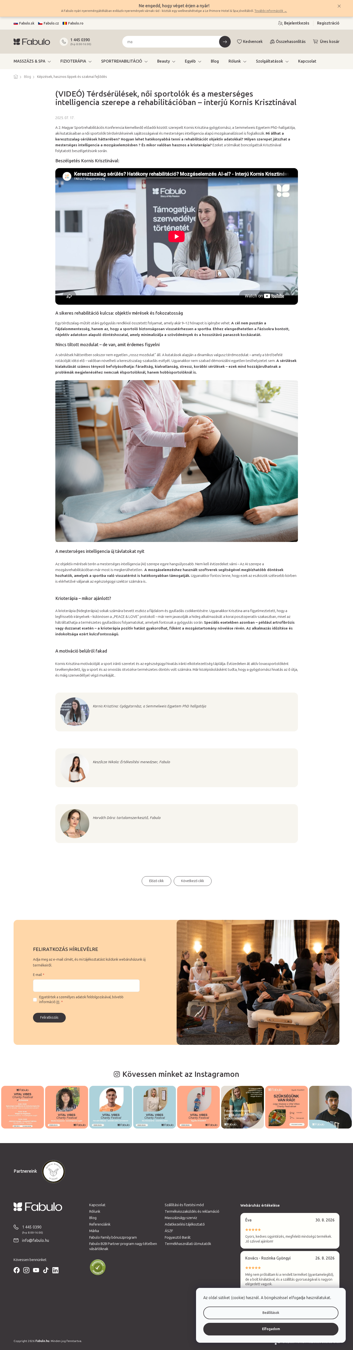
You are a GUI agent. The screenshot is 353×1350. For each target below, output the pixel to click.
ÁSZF (169, 1231)
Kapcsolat (97, 1205)
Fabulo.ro (75, 23)
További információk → (270, 11)
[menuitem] (32, 61)
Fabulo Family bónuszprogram (113, 1237)
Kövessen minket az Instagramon (180, 1074)
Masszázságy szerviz (181, 1218)
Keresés (225, 42)
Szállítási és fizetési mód (184, 1205)
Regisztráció (328, 23)
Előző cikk (156, 881)
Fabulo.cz (51, 23)
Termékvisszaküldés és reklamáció (192, 1211)
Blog (93, 1218)
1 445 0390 (80, 40)
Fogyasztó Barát (178, 1237)
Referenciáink (99, 1224)
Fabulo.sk (26, 23)
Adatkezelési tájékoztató (185, 1224)
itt (57, 1002)
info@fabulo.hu (35, 1240)
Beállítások (271, 1313)
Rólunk (94, 1211)
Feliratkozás (49, 1017)
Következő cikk (192, 881)
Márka (94, 1231)
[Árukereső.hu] (97, 1267)
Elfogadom (271, 1329)
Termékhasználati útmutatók (188, 1244)
